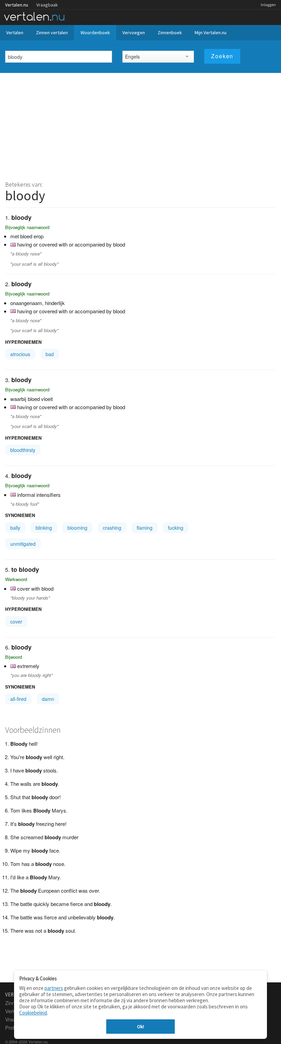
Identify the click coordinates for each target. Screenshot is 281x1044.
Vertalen (14, 32)
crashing (112, 527)
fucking (175, 527)
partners (54, 988)
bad (50, 354)
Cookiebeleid (33, 1012)
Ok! (140, 1026)
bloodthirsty (22, 449)
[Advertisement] (140, 124)
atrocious (20, 354)
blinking (44, 527)
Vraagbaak (47, 5)
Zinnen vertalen (52, 32)
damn (48, 698)
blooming (77, 527)
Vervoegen (133, 32)
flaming (144, 527)
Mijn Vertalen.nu (211, 32)
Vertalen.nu (16, 5)
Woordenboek (95, 32)
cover (16, 621)
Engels (132, 56)
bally (15, 527)
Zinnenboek (170, 32)
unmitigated (23, 543)
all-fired (18, 698)
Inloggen (268, 4)
